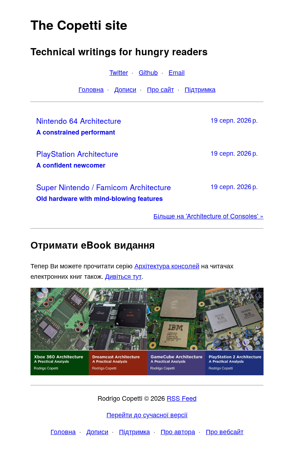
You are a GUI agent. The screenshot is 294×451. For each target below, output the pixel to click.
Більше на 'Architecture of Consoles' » (208, 215)
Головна (91, 89)
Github (148, 72)
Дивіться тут (123, 276)
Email (177, 72)
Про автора (178, 431)
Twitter (118, 72)
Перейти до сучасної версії (147, 414)
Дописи (125, 89)
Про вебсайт (224, 431)
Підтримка (200, 89)
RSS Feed (181, 398)
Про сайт (160, 89)
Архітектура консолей (166, 265)
